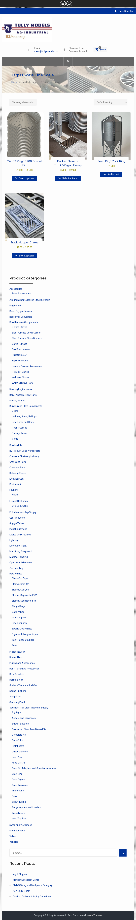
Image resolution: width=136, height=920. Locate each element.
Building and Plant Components (25, 406)
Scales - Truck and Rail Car (23, 685)
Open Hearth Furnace (20, 562)
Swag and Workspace (20, 825)
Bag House (15, 305)
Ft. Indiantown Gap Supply (22, 512)
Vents (15, 438)
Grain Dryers (18, 779)
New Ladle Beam (21, 891)
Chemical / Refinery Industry (24, 456)
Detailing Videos (17, 473)
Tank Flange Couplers (23, 640)
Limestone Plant (18, 545)
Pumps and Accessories (22, 663)
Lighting (13, 540)
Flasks (15, 494)
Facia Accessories (21, 293)
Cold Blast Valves (21, 349)
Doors (15, 411)
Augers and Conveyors (24, 718)
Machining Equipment (20, 551)
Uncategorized (17, 830)
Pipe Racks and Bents (23, 422)
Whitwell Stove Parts (23, 383)
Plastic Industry (17, 651)
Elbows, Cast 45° (20, 584)
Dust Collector (19, 355)
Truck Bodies (18, 813)
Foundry (13, 490)
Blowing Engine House (21, 389)
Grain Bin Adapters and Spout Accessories (34, 768)
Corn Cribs (17, 740)
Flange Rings (18, 606)
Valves (12, 836)
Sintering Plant (17, 702)
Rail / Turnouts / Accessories (24, 668)
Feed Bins (17, 757)
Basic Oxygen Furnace (21, 311)
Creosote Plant (17, 467)
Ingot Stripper (20, 874)
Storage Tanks (19, 433)
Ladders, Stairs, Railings (24, 416)
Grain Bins (17, 774)
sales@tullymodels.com (46, 51)
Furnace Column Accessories (27, 366)
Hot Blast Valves (20, 372)
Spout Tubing (19, 802)
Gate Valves (18, 612)
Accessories (15, 289)
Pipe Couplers (19, 617)
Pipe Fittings (15, 573)
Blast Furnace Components (23, 322)
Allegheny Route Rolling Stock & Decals (29, 300)
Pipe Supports (19, 623)
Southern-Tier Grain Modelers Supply (28, 707)
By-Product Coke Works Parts (24, 451)
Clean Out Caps (20, 578)
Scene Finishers (17, 691)
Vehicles (13, 842)
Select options (26, 178)
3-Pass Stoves (19, 327)
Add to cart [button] (113, 174)
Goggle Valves (16, 523)
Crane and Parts (17, 462)
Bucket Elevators (21, 723)
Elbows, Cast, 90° (21, 589)
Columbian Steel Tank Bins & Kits (29, 729)
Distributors (18, 746)
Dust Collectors (20, 751)
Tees (14, 645)
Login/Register (125, 11)
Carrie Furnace (19, 344)
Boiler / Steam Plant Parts (23, 395)
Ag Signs (16, 712)
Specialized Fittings (22, 628)
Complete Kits (19, 734)
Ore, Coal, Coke (20, 506)
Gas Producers (17, 517)
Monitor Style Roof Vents (26, 880)
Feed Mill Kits (18, 762)
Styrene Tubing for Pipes (25, 634)
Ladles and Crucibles (20, 534)
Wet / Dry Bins (19, 818)
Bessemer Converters (20, 316)
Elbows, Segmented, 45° (24, 600)
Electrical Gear (16, 478)
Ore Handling (16, 568)
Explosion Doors (20, 360)
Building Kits (15, 445)
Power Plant (15, 657)
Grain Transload (20, 785)
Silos (14, 796)
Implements (18, 790)
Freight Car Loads (18, 501)
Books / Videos (17, 400)
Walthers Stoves (20, 377)
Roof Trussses (19, 427)
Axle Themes (95, 915)
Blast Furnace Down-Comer (26, 332)
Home (14, 82)
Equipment (15, 484)
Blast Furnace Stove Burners (27, 338)
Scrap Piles (15, 696)
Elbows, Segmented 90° (24, 595)
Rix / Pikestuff (16, 674)
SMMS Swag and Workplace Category (32, 885)
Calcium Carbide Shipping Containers (32, 896)
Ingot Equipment (18, 529)
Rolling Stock (16, 679)
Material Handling (18, 557)
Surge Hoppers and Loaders (26, 807)
